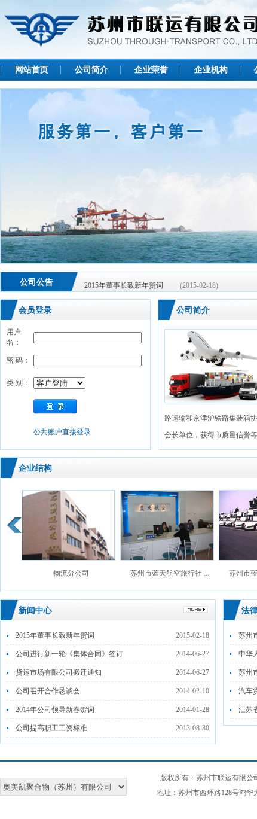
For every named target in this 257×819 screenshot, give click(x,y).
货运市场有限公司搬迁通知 (59, 672)
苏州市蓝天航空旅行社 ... (169, 573)
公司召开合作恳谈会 (48, 691)
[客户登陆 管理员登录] (59, 383)
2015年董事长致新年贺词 (123, 282)
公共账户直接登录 (62, 432)
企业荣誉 (151, 69)
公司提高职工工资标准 (51, 728)
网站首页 (31, 69)
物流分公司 (71, 573)
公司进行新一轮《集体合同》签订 (69, 654)
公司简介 (91, 69)
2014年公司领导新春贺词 (55, 709)
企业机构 (211, 69)
